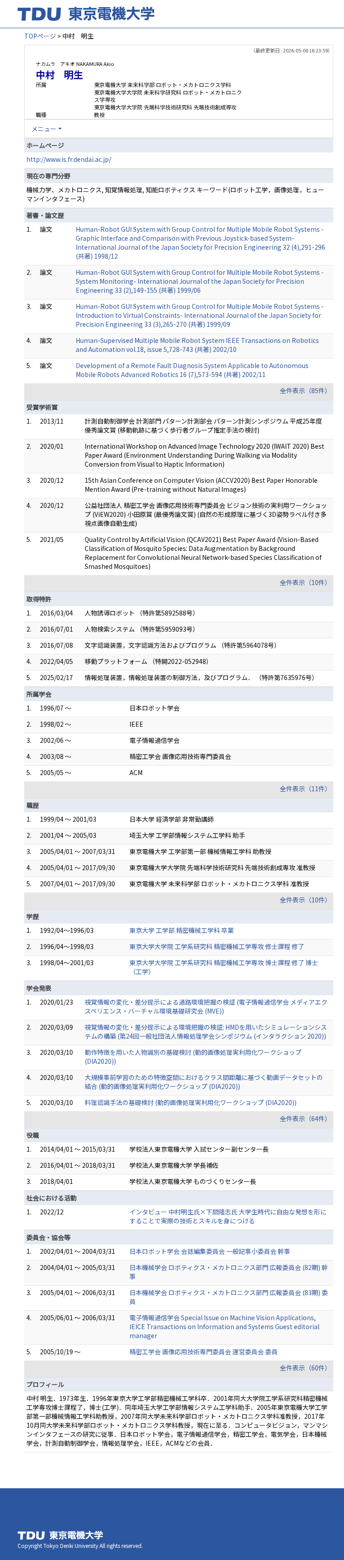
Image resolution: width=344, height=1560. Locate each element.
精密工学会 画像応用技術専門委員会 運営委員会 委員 (203, 1351)
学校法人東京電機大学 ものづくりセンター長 (192, 1181)
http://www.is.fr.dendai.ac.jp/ (68, 159)
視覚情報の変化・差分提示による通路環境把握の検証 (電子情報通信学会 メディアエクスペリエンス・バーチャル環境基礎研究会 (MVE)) (206, 1006)
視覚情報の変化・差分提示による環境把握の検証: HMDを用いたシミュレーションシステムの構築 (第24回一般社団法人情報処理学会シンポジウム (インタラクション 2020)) (206, 1031)
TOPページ (40, 35)
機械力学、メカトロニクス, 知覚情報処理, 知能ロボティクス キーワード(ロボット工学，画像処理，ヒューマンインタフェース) (175, 194)
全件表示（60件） (305, 1367)
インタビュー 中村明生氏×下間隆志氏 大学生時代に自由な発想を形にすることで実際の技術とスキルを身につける (228, 1216)
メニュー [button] (43, 128)
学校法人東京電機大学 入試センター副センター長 (199, 1148)
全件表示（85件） (305, 390)
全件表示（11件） (305, 788)
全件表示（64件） (305, 1118)
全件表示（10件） (305, 582)
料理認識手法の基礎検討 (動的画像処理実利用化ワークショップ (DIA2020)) (191, 1102)
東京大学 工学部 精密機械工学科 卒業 (181, 930)
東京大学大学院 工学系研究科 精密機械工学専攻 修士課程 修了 (216, 946)
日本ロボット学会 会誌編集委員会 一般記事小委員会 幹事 (209, 1251)
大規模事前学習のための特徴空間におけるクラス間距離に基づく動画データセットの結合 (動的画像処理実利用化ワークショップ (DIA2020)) (204, 1082)
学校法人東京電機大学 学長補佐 (174, 1165)
